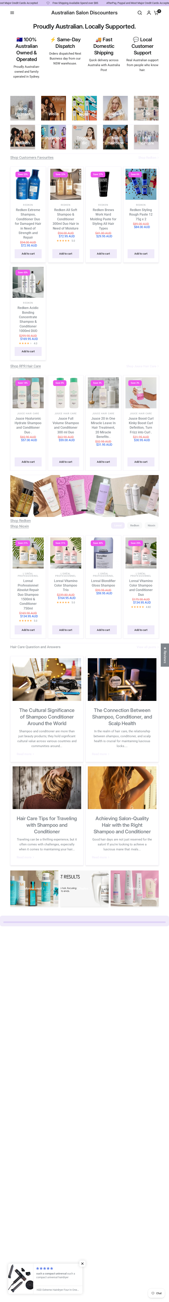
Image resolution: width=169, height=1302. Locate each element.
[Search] (140, 12)
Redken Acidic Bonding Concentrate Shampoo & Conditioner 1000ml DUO (28, 319)
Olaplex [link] (83, 888)
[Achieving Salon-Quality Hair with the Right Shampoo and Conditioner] (122, 787)
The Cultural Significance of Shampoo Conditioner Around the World (47, 716)
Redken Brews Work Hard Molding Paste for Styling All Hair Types (103, 219)
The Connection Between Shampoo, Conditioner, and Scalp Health (122, 716)
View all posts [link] (146, 647)
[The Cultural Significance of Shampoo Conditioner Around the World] (47, 679)
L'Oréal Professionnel (28, 574)
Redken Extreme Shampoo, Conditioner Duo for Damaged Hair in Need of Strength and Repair (28, 223)
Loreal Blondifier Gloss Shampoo (103, 583)
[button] (82, 1264)
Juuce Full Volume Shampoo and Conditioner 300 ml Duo (66, 425)
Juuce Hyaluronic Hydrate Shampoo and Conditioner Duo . (28, 425)
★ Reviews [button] (165, 655)
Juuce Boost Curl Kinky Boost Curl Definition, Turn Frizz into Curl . (141, 425)
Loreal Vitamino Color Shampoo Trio (65, 585)
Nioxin (151, 525)
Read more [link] (24, 754)
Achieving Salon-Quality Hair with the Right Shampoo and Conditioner (122, 825)
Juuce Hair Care (28, 413)
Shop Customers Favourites (32, 157)
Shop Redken (20, 521)
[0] (155, 12)
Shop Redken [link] (147, 157)
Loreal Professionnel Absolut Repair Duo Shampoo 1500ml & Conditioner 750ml (28, 594)
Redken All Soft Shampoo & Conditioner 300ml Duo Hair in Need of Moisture (66, 219)
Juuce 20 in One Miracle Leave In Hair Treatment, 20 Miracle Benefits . (103, 427)
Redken (28, 205)
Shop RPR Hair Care (25, 366)
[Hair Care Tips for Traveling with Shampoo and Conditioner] (47, 787)
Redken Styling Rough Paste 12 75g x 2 (141, 214)
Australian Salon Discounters (84, 12)
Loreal (118, 525)
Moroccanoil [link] (33, 888)
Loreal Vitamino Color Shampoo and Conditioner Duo (141, 588)
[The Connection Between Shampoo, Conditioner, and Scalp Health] (122, 679)
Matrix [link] (133, 888)
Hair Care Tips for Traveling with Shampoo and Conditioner (47, 825)
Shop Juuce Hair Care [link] (141, 366)
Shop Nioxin (19, 526)
